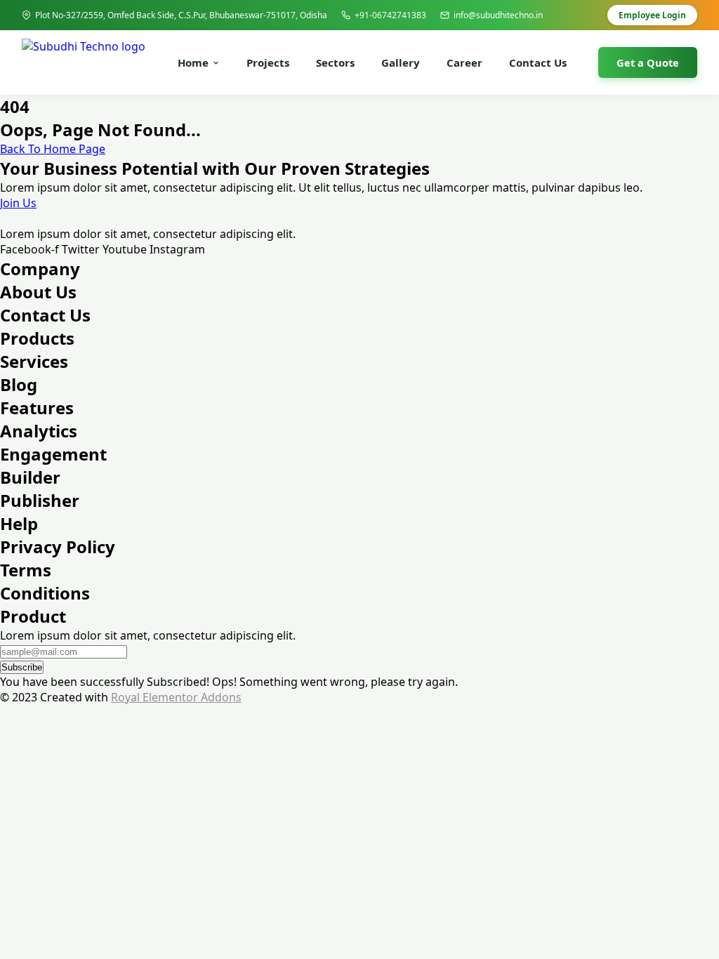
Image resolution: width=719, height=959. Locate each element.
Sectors (335, 62)
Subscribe (21, 667)
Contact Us (538, 62)
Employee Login (652, 15)
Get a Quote (647, 62)
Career (464, 62)
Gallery (400, 62)
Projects (267, 62)
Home (193, 62)
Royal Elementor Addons (176, 697)
